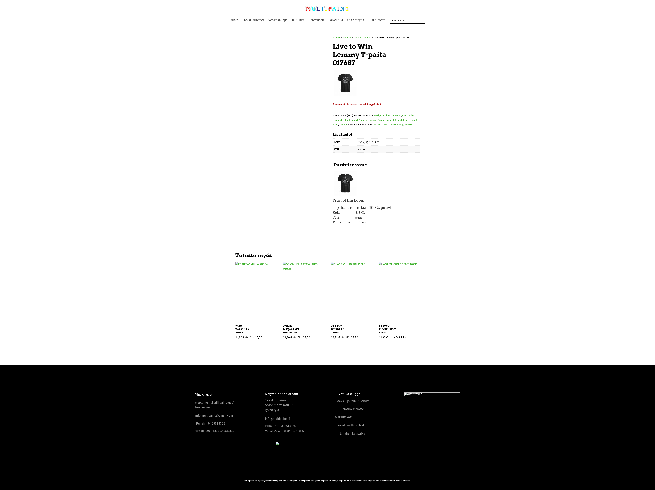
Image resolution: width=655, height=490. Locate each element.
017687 (378, 124)
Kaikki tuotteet (254, 20)
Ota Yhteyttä (355, 20)
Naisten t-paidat (368, 120)
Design (378, 115)
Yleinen (343, 124)
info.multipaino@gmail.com (214, 415)
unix (407, 120)
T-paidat (347, 37)
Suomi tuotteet (386, 120)
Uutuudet (298, 20)
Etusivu (235, 20)
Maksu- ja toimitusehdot (352, 401)
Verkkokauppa (278, 20)
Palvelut (333, 20)
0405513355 (216, 423)
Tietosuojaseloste (349, 409)
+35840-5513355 (223, 430)
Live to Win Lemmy (393, 124)
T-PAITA (408, 124)
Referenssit (316, 20)
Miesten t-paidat (362, 37)
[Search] (421, 20)
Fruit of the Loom (392, 115)
